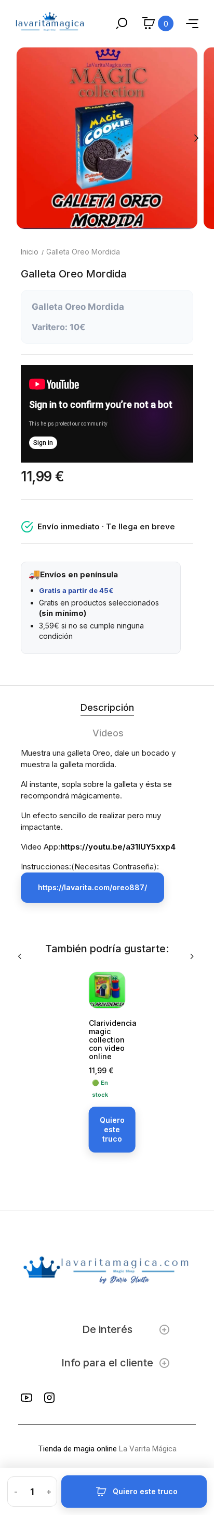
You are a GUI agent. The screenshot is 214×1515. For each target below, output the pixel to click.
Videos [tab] (108, 733)
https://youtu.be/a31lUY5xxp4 (118, 847)
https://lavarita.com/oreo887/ (92, 887)
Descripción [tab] (107, 707)
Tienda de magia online (77, 1448)
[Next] (196, 138)
